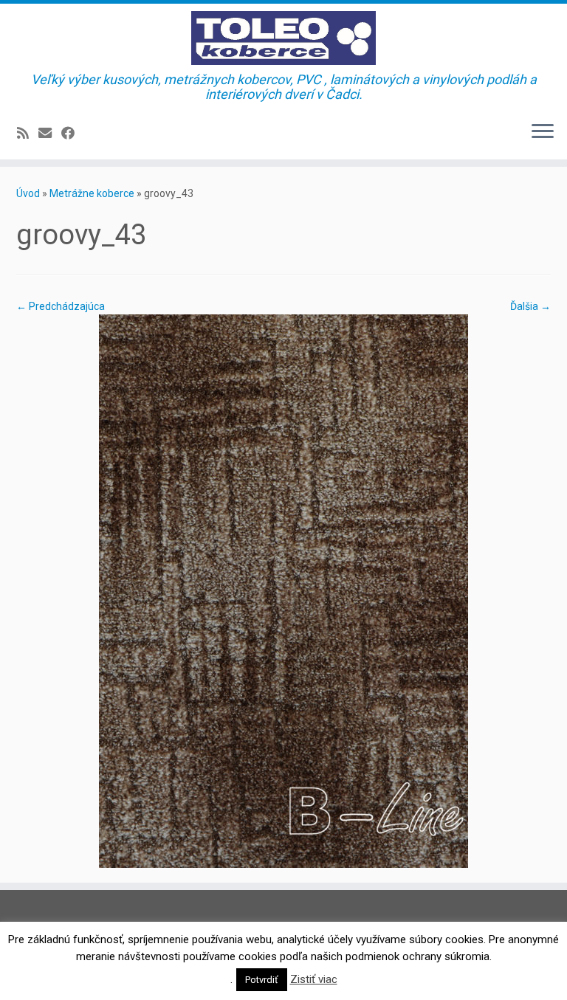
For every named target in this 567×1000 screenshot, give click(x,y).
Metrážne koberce (91, 193)
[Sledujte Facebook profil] (72, 133)
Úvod (28, 193)
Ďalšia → (530, 306)
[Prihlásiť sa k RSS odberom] (27, 133)
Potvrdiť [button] (261, 979)
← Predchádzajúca (60, 306)
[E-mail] (49, 133)
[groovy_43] (283, 590)
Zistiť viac (313, 979)
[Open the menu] (543, 133)
